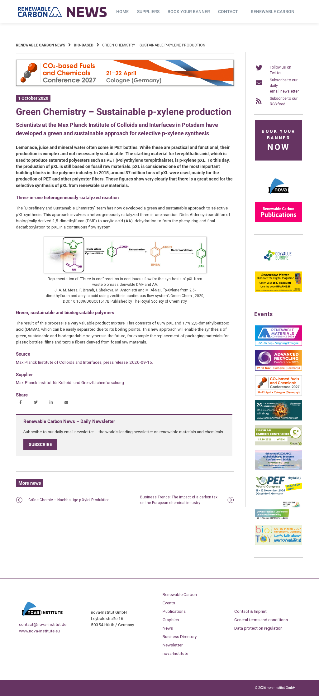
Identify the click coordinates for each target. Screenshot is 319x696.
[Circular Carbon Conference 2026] (278, 444)
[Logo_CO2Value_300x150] (278, 265)
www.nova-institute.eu (39, 630)
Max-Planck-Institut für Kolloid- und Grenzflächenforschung (70, 382)
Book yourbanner (278, 140)
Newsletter (173, 644)
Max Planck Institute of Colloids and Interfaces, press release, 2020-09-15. (84, 362)
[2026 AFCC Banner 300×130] (278, 469)
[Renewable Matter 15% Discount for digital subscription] (278, 290)
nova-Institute (175, 653)
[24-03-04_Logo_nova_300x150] (278, 196)
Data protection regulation (258, 628)
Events (169, 602)
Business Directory (180, 636)
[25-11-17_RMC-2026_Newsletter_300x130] (278, 344)
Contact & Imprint (250, 611)
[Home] (62, 11)
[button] (21, 402)
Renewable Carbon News (40, 45)
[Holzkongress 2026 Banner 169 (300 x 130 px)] (278, 419)
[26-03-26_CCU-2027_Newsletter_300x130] (278, 394)
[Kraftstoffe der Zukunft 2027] (278, 519)
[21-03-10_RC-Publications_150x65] (278, 221)
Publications (174, 611)
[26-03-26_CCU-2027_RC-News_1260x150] (125, 85)
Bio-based (83, 45)
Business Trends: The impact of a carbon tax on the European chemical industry (178, 500)
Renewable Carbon (272, 11)
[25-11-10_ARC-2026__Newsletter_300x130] (278, 369)
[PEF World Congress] (278, 494)
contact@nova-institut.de (42, 624)
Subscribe (40, 444)
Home (122, 11)
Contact (228, 11)
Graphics (171, 619)
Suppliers (148, 11)
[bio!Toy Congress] (278, 544)
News (168, 628)
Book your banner (189, 11)
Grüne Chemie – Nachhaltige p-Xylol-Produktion (69, 500)
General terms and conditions (261, 619)
